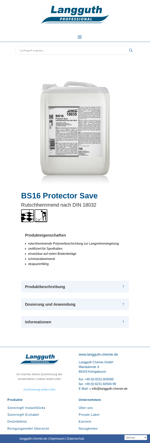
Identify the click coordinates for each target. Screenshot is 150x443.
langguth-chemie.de (33, 438)
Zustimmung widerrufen (39, 389)
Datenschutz (75, 438)
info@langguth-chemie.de (110, 388)
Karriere (85, 421)
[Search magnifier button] (131, 50)
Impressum (57, 438)
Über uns (86, 408)
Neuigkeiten (88, 428)
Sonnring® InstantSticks (26, 408)
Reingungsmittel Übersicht (28, 428)
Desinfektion (17, 421)
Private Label (89, 414)
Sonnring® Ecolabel (23, 414)
